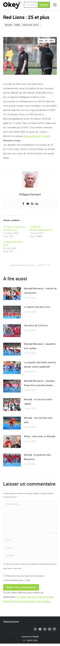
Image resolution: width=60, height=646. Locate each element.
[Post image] (12, 293)
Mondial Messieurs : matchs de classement (40, 290)
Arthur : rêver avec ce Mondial (39, 436)
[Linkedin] (36, 204)
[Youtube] (27, 204)
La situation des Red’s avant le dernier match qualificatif (40, 364)
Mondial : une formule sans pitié (38, 420)
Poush (35, 637)
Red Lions (29, 265)
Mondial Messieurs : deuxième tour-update (40, 346)
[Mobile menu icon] (55, 5)
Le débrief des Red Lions (37, 307)
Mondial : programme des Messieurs (37, 457)
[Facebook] (23, 204)
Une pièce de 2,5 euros (36, 325)
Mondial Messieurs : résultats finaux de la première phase (39, 383)
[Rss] (32, 204)
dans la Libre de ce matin (37, 136)
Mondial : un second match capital (38, 401)
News (21, 265)
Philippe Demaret (11, 621)
